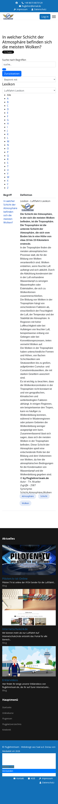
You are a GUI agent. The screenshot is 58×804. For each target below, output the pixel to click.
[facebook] (17, 2)
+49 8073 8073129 (34, 2)
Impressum (22, 9)
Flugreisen (7, 718)
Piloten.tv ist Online (15, 578)
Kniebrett (6, 729)
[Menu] (54, 16)
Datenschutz (40, 9)
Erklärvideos (10, 680)
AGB (33, 778)
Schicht (43, 496)
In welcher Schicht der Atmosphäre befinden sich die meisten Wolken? (10, 211)
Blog (4, 585)
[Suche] (4, 69)
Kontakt (20, 778)
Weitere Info (8, 766)
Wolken (25, 503)
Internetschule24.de (15, 629)
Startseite (6, 707)
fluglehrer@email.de (31, 6)
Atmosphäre (28, 496)
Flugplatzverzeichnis (11, 724)
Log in (44, 16)
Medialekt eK (8, 751)
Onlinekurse (8, 713)
